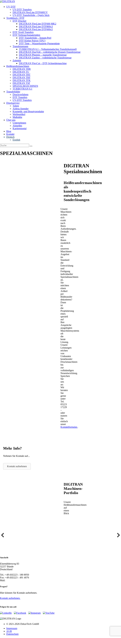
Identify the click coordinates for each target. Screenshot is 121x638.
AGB (9, 631)
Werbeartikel (19, 114)
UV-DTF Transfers (22, 9)
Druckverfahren (20, 94)
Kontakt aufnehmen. (10, 598)
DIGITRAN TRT (21, 74)
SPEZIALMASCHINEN (25, 86)
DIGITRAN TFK (22, 80)
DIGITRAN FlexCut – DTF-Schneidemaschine (43, 63)
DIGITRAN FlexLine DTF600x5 (36, 29)
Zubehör (17, 60)
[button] (2, 535)
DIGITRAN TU (21, 71)
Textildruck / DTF (15, 18)
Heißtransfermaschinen (17, 66)
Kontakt (10, 134)
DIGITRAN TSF (21, 83)
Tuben (16, 105)
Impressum (11, 628)
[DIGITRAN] (7, 1)
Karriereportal (19, 128)
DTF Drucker (19, 21)
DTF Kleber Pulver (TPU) (32, 40)
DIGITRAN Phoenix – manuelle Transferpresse (43, 54)
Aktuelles (17, 125)
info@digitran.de (14, 580)
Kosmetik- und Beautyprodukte (28, 111)
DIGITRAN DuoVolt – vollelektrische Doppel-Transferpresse (50, 52)
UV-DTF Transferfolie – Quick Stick (31, 15)
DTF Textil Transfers (23, 32)
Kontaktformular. (69, 427)
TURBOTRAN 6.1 (22, 88)
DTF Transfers (20, 97)
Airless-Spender (21, 108)
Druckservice (13, 103)
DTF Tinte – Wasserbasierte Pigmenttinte (39, 43)
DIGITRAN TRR (22, 69)
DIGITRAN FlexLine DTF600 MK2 (37, 23)
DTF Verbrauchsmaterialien (26, 35)
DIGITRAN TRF (21, 77)
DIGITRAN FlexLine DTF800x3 (36, 26)
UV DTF (11, 6)
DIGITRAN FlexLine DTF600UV (30, 12)
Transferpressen (20, 46)
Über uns (10, 120)
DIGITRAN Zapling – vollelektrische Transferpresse (45, 57)
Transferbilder (13, 91)
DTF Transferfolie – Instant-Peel (35, 37)
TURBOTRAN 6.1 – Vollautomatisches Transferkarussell (48, 49)
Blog (8, 131)
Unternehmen (19, 122)
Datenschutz (12, 634)
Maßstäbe (17, 117)
